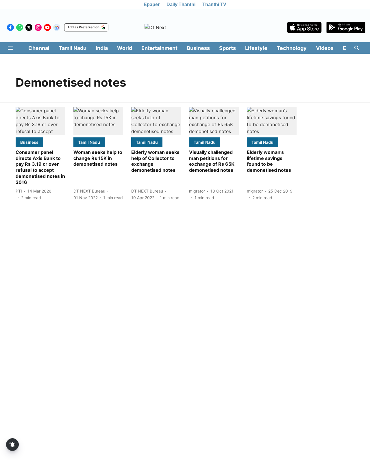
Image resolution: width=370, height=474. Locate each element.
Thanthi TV (214, 4)
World (124, 48)
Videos (325, 48)
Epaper (152, 4)
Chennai (38, 48)
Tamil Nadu (72, 48)
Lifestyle (256, 48)
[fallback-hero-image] (40, 121)
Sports (227, 48)
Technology (292, 48)
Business (198, 48)
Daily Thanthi (180, 4)
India (102, 48)
